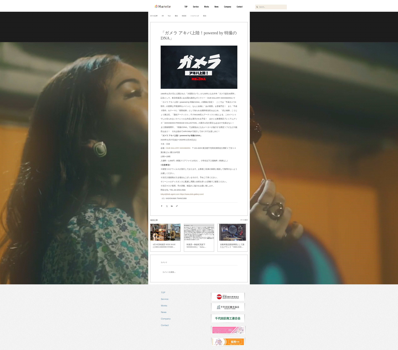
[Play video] (199, 67)
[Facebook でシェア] (162, 206)
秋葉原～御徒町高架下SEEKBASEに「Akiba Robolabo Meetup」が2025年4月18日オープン (198, 245)
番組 (176, 16)
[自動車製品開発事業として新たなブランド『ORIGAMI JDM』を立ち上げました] (233, 232)
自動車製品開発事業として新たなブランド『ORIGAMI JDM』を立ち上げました (232, 245)
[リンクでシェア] (177, 206)
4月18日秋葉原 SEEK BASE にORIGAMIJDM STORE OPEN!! (164, 245)
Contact (165, 325)
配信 (204, 16)
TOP (163, 292)
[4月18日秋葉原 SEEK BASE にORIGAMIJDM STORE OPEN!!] (165, 232)
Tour (169, 16)
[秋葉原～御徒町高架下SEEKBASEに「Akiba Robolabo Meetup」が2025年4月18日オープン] (199, 232)
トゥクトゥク (194, 16)
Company (166, 318)
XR (163, 16)
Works (164, 305)
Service (164, 299)
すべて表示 (244, 220)
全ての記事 (154, 16)
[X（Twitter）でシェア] (167, 206)
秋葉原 (184, 16)
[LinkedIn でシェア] (172, 206)
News (163, 312)
